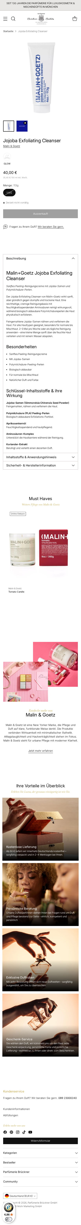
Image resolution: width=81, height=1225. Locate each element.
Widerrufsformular (40, 1140)
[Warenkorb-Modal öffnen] (75, 19)
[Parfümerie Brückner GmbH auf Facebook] (5, 1133)
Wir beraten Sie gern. (51, 226)
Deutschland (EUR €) (21, 1196)
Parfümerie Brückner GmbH (42, 1202)
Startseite (8, 31)
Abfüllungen (10, 1115)
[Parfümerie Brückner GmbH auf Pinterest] (11, 1133)
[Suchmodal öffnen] (13, 19)
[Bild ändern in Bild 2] (22, 126)
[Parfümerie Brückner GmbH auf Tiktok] (24, 1133)
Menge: (10, 185)
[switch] (8, 1219)
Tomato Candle (16, 591)
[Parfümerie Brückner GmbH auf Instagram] (17, 1133)
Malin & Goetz (11, 146)
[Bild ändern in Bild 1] (8, 126)
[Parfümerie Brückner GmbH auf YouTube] (30, 1133)
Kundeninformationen (16, 1109)
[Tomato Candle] (38, 547)
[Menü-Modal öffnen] (5, 19)
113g (9, 192)
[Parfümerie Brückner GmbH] (40, 18)
